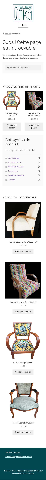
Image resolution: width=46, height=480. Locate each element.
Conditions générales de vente (18, 457)
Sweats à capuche (16, 175)
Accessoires (13, 158)
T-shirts (11, 180)
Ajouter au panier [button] (12, 126)
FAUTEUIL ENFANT (15, 163)
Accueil (8, 34)
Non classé (13, 171)
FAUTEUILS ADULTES (15, 167)
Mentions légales (12, 452)
